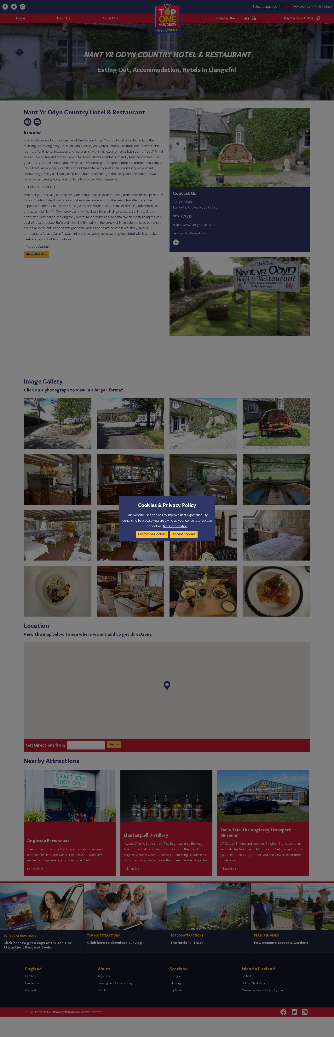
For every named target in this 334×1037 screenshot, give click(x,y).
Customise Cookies (152, 534)
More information (175, 526)
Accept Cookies (184, 534)
